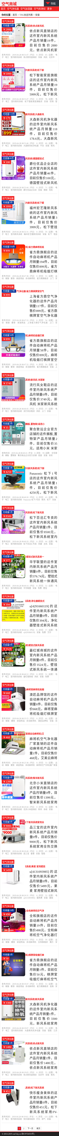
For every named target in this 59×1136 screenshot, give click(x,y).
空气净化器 (13, 8)
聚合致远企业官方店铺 (27, 455)
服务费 (39, 898)
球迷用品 (20, 278)
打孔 (38, 1119)
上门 (52, 278)
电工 (7, 57)
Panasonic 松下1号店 (31, 500)
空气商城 (9, 4)
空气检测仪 (40, 8)
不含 (42, 146)
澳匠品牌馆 (43, 721)
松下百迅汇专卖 (30, 544)
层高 (52, 986)
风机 (45, 57)
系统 (45, 809)
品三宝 (26, 854)
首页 (3, 8)
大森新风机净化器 (31, 146)
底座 (40, 455)
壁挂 (45, 588)
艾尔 (49, 632)
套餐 (32, 854)
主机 (45, 544)
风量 (40, 544)
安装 (40, 57)
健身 (12, 278)
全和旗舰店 (43, 942)
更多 (49, 8)
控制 (52, 101)
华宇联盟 (27, 588)
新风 (53, 146)
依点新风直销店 (30, 57)
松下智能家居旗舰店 (33, 101)
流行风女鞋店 (29, 411)
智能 (43, 854)
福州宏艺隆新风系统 (32, 234)
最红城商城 (28, 677)
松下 (50, 234)
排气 (43, 1119)
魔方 (52, 942)
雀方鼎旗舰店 (42, 278)
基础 (51, 898)
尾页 (38, 1128)
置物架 (13, 455)
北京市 (52, 57)
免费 (40, 588)
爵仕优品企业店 (30, 190)
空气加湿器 (26, 8)
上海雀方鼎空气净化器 (37, 323)
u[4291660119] (29, 632)
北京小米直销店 (30, 809)
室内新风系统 (16, 57)
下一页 (30, 1128)
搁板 (7, 455)
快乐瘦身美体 (29, 1119)
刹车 (51, 455)
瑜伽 (7, 278)
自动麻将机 (30, 278)
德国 (45, 190)
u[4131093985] (29, 898)
